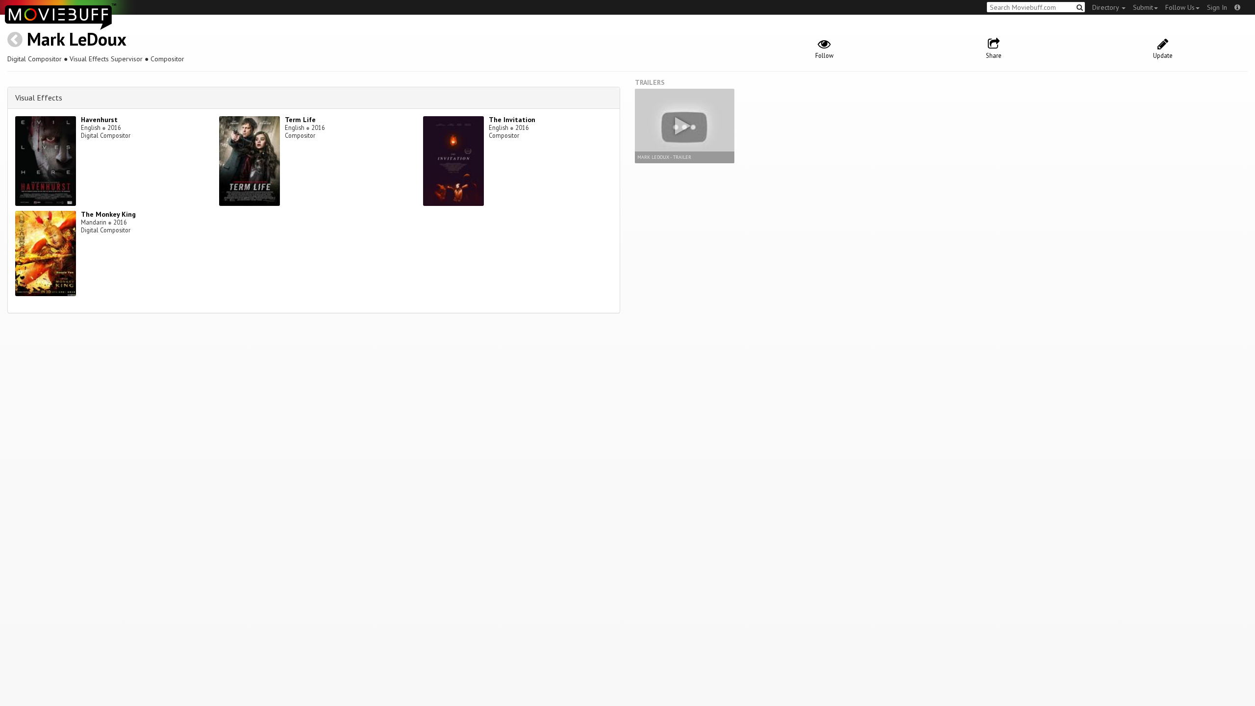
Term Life (300, 119)
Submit (1143, 7)
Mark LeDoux (76, 38)
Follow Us (1180, 7)
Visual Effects (38, 97)
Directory (1106, 7)
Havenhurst (99, 119)
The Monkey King (108, 214)
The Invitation (512, 119)
